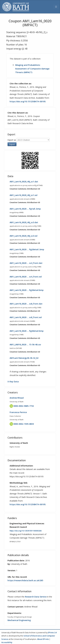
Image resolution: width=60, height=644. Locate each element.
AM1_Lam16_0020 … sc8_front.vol (26, 317)
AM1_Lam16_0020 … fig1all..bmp (25, 208)
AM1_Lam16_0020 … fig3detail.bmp (27, 290)
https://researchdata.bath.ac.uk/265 (25, 580)
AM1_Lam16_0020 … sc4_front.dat (26, 263)
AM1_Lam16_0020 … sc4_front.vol (26, 276)
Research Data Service (35, 596)
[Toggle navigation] (55, 7)
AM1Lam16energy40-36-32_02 (24, 358)
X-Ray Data (13, 381)
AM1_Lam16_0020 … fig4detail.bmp (27, 331)
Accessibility (6, 642)
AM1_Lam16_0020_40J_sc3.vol (23, 235)
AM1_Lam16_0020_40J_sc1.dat (24, 181)
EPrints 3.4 (52, 632)
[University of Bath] (15, 7)
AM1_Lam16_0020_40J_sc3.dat (24, 222)
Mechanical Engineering (19, 620)
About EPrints (43, 639)
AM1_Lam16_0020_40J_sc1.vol (23, 195)
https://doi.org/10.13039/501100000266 (26, 531)
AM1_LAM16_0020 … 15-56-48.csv (25, 344)
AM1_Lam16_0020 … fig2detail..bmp (27, 249)
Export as (12, 140)
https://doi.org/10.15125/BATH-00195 (27, 101)
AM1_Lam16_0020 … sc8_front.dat (26, 303)
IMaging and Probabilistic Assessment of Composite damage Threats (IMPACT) (32, 68)
